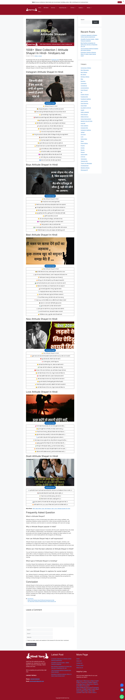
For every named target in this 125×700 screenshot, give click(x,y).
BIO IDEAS (46, 7)
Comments (83, 83)
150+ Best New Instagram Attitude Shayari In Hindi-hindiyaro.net (42, 601)
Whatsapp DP (84, 170)
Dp (81, 92)
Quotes (83, 148)
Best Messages (85, 70)
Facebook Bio (84, 96)
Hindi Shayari (84, 114)
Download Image (50, 103)
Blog (39, 11)
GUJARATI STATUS (86, 108)
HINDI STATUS (84, 116)
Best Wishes (84, 72)
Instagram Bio (84, 128)
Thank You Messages (86, 163)
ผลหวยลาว (79, 689)
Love (82, 136)
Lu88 (89, 690)
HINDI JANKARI (85, 112)
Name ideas (84, 139)
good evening (84, 101)
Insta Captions (84, 125)
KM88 (84, 689)
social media (84, 154)
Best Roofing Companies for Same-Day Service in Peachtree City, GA (89, 44)
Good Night (84, 105)
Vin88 (92, 689)
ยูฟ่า (87, 692)
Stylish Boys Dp (62, 7)
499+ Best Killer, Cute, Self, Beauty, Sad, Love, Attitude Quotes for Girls (51, 508)
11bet (83, 692)
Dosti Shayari (30, 598)
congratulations (85, 88)
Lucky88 (78, 692)
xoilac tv (94, 692)
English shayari (85, 94)
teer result (89, 687)
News (82, 141)
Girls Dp (53, 7)
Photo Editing (84, 143)
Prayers (83, 145)
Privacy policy (79, 665)
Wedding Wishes (85, 167)
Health (82, 110)
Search (82, 19)
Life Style (83, 134)
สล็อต (92, 680)
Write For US (79, 667)
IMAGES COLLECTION (86, 121)
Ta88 (93, 690)
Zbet (90, 692)
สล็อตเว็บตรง (79, 680)
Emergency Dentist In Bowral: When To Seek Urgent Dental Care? (88, 54)
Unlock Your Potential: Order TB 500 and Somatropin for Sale (41, 600)
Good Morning (84, 103)
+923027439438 (35, 679)
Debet (78, 690)
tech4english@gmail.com (37, 681)
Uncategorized (84, 165)
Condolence (84, 85)
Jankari (83, 132)
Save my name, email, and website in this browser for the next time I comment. (48, 640)
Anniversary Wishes (86, 68)
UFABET (97, 680)
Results (83, 150)
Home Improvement (86, 119)
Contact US (79, 663)
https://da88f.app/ (81, 687)
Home (39, 7)
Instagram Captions (86, 130)
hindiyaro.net (55, 59)
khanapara (96, 687)
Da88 (82, 690)
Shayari (83, 152)
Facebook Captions (86, 99)
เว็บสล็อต (90, 682)
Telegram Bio (84, 161)
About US (78, 661)
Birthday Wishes (85, 76)
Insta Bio (83, 123)
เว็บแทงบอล (84, 682)
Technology (84, 159)
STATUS (72, 7)
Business (83, 81)
